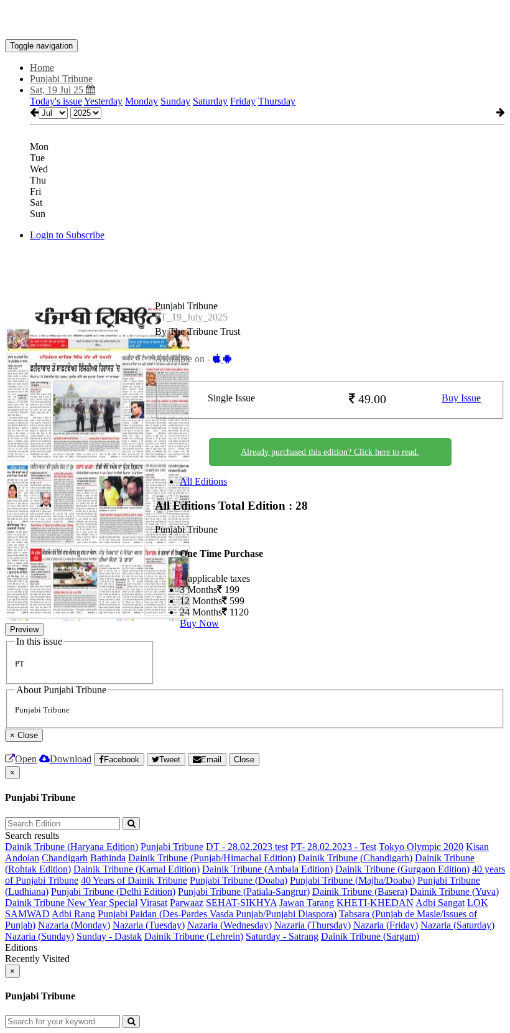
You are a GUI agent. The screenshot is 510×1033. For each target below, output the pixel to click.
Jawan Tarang (306, 902)
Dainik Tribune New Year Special (71, 902)
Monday (141, 101)
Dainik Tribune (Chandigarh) (355, 858)
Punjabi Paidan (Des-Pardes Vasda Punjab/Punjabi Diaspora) (217, 914)
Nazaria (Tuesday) (149, 925)
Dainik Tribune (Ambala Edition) (267, 869)
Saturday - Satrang (282, 936)
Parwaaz (186, 902)
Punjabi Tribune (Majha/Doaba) (352, 880)
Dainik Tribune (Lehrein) (193, 936)
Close (244, 759)
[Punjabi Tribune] (255, 20)
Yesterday (103, 101)
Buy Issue (461, 398)
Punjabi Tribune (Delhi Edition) (113, 891)
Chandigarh (65, 858)
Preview (24, 629)
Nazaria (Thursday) (312, 925)
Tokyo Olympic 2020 (421, 846)
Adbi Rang (73, 914)
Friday (243, 101)
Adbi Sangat (440, 902)
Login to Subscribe (67, 235)
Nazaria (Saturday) (457, 925)
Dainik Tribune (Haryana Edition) (71, 846)
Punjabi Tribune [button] (61, 78)
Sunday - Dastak (109, 936)
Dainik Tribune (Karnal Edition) (136, 869)
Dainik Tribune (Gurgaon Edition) (402, 869)
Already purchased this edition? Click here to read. (330, 452)
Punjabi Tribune (172, 846)
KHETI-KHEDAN (375, 902)
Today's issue (56, 101)
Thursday (276, 101)
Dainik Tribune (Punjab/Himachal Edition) (211, 858)
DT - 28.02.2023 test (247, 846)
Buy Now (199, 623)
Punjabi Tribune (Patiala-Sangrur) (244, 891)
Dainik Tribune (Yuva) (454, 891)
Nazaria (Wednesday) (229, 925)
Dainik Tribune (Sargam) (370, 936)
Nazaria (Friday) (385, 925)
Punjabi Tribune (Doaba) (238, 880)
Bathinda (108, 858)
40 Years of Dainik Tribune (134, 880)
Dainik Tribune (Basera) (359, 891)
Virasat (153, 902)
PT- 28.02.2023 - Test (333, 846)
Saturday (210, 101)
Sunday (175, 101)
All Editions (203, 481)
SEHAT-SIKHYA (241, 902)
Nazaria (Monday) (74, 925)
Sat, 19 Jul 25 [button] (58, 90)
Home (42, 67)
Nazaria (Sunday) (39, 936)
